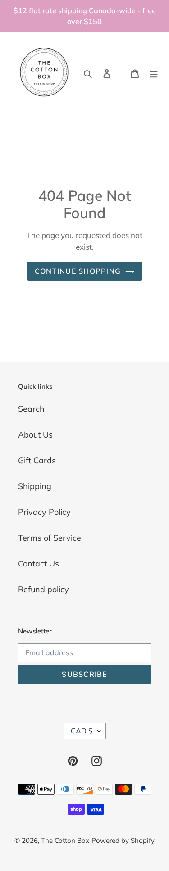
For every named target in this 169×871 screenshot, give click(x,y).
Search (31, 409)
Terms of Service (49, 538)
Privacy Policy (44, 512)
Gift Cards (37, 460)
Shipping (34, 486)
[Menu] (153, 73)
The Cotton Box (65, 840)
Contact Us (38, 563)
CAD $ (82, 730)
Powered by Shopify (123, 840)
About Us (35, 434)
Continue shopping (78, 271)
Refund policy (43, 589)
